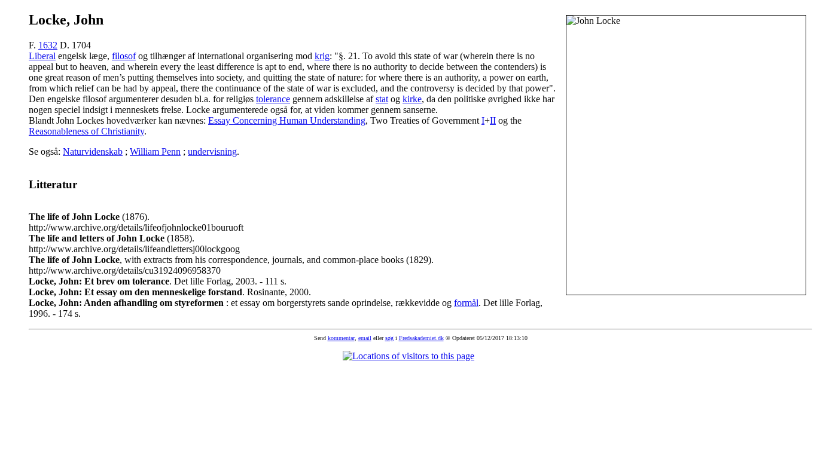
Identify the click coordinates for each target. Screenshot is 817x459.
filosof (124, 56)
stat (382, 99)
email (364, 338)
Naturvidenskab (93, 151)
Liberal (42, 56)
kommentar (341, 338)
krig (322, 56)
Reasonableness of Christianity (86, 131)
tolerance (273, 99)
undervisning (212, 151)
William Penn (155, 151)
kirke (412, 99)
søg (389, 338)
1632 (47, 45)
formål (466, 303)
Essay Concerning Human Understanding (286, 120)
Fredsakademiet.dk (421, 338)
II (493, 120)
